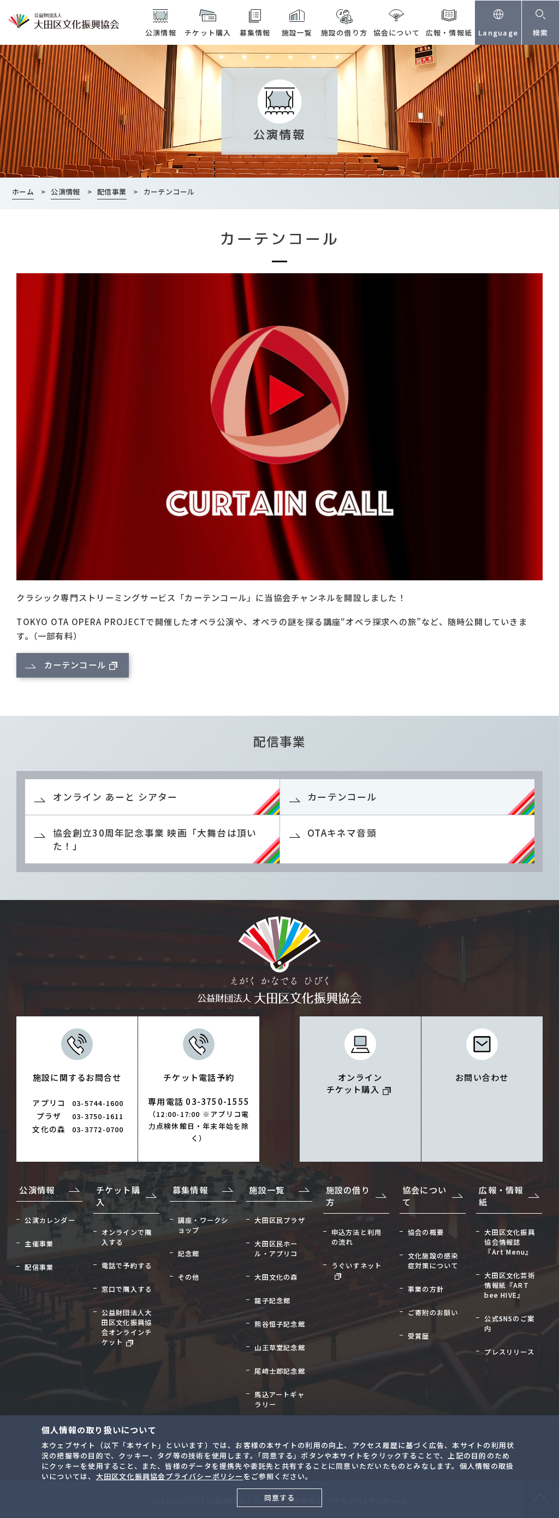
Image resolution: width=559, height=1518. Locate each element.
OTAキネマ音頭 (342, 832)
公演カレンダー (50, 1220)
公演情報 (160, 32)
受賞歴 (419, 1336)
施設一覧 (297, 32)
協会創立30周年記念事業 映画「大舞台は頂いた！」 (155, 839)
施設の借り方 (344, 32)
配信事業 (39, 1267)
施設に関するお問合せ (77, 1102)
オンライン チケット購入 (354, 1083)
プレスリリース (509, 1352)
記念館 (189, 1253)
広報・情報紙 (449, 32)
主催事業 (39, 1244)
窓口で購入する (127, 1289)
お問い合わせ (481, 1077)
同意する (279, 1497)
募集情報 (255, 32)
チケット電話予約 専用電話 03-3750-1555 (198, 1107)
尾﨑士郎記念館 (279, 1371)
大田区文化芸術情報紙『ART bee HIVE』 (509, 1285)
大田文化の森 (276, 1277)
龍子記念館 (272, 1300)
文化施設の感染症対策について (433, 1260)
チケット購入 (208, 32)
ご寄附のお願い (433, 1312)
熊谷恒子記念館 (279, 1324)
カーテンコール (75, 664)
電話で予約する (127, 1265)
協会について (396, 32)
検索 (540, 32)
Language (498, 32)
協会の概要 (426, 1232)
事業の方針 (426, 1289)
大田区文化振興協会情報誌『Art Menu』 (509, 1242)
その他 (189, 1277)
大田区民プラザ (279, 1220)
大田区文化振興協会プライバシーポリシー (169, 1476)
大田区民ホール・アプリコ (276, 1248)
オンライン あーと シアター (115, 796)
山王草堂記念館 (279, 1347)
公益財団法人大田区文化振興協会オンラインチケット (127, 1327)
